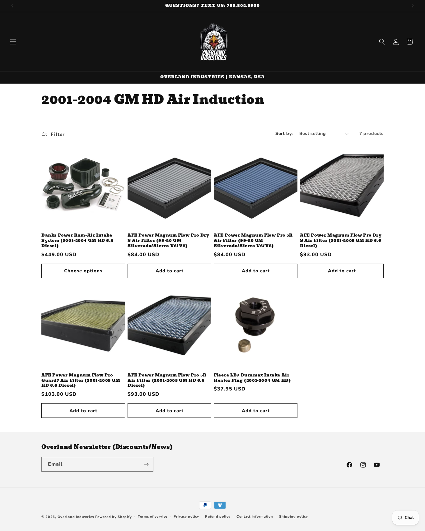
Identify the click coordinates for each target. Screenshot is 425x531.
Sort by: (284, 133)
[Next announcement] (413, 6)
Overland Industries (76, 517)
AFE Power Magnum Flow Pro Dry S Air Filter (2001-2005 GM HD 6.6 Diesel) (340, 241)
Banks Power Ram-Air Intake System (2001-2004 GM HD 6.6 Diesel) (77, 241)
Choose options (83, 271)
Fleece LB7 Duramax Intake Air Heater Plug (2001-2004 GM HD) (252, 378)
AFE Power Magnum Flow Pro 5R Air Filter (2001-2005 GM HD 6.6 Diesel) (167, 381)
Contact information (254, 516)
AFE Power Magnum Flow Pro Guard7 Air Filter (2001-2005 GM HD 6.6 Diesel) (80, 381)
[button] (13, 41)
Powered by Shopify (113, 517)
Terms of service (152, 516)
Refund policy (217, 516)
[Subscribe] (146, 464)
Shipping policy (293, 516)
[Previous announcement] (12, 6)
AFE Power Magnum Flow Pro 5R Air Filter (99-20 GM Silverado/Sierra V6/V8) (253, 241)
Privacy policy (186, 516)
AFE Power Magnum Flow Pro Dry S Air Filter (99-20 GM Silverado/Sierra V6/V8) (168, 241)
